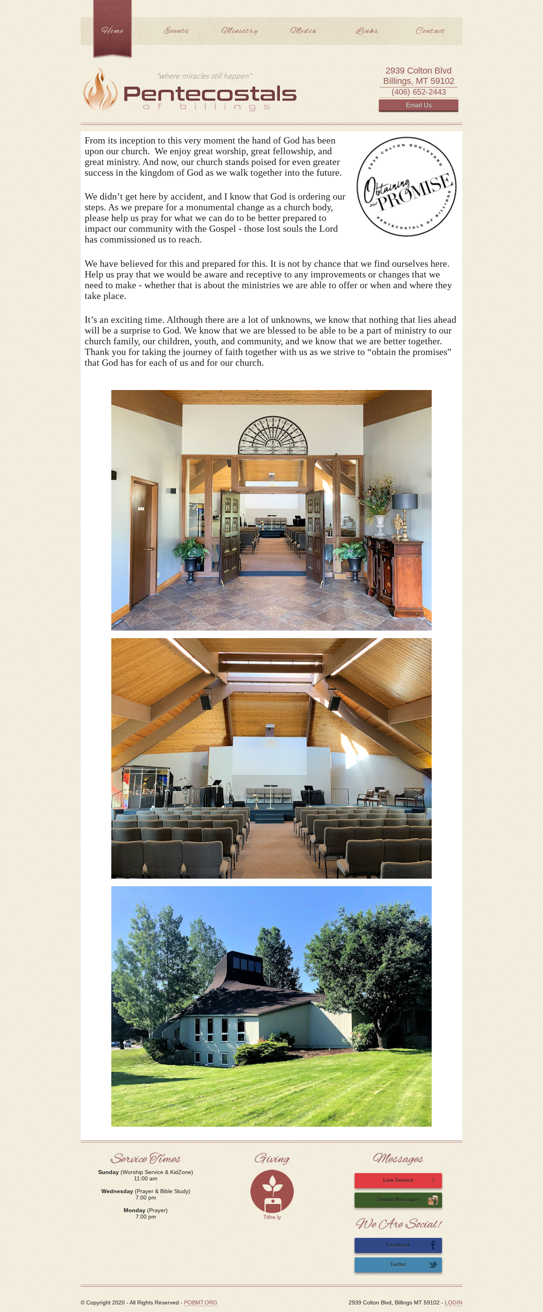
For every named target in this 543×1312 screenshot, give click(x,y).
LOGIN (453, 1302)
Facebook (398, 1245)
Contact (430, 31)
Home (112, 31)
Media (303, 31)
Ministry (239, 31)
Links (366, 31)
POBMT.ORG (200, 1302)
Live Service (398, 1180)
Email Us (419, 105)
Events (176, 31)
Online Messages (398, 1200)
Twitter (398, 1264)
